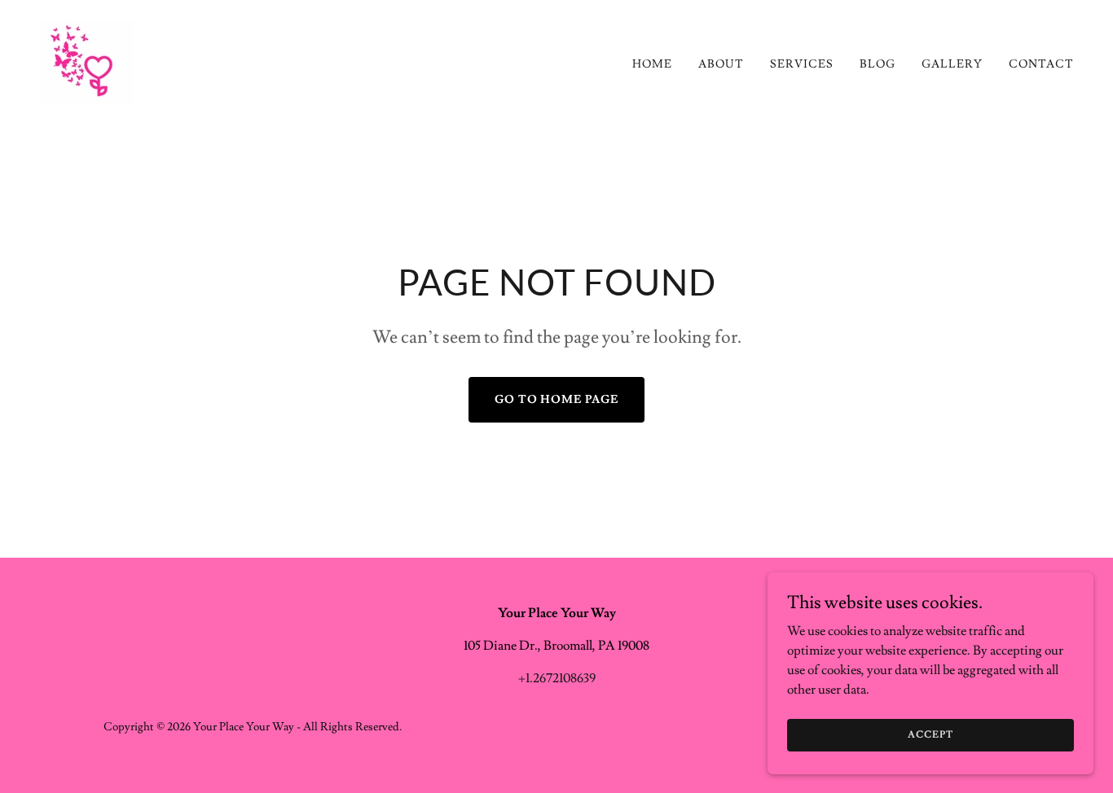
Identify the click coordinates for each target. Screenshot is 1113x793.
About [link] (721, 64)
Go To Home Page (557, 399)
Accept (930, 735)
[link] (86, 59)
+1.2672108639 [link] (557, 678)
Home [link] (652, 64)
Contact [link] (1041, 64)
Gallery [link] (952, 64)
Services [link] (802, 64)
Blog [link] (877, 64)
